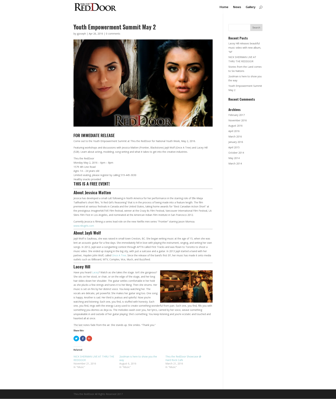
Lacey (95, 272)
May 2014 (234, 158)
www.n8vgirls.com (84, 225)
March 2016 (235, 136)
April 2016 (234, 131)
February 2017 (236, 115)
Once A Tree (119, 255)
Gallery (250, 7)
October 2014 (236, 152)
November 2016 (237, 120)
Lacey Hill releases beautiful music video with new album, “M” (244, 47)
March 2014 (235, 163)
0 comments (113, 33)
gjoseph (81, 33)
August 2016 (235, 125)
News (237, 7)
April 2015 (234, 147)
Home (223, 7)
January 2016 (235, 142)
